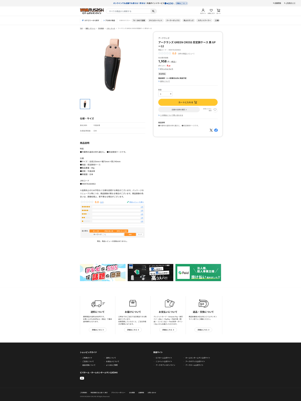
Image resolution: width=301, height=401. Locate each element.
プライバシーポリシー (118, 392)
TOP (81, 28)
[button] (203, 11)
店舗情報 (277, 3)
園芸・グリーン (90, 28)
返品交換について (88, 365)
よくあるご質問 (112, 365)
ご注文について (88, 361)
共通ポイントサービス (149, 3)
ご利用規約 (83, 392)
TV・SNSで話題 (139, 20)
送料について (165, 81)
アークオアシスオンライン (165, 365)
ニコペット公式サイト (164, 361)
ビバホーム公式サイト (164, 358)
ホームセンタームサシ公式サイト (197, 358)
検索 (130, 234)
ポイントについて (166, 69)
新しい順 (96, 231)
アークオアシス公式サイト (195, 361)
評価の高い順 (109, 231)
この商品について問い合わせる (171, 115)
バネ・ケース (111, 28)
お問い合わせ (152, 392)
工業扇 (217, 20)
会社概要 (132, 392)
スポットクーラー (204, 20)
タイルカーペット (155, 20)
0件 (102, 202)
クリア (140, 234)
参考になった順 (122, 231)
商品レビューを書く (136, 202)
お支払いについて (112, 361)
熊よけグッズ (189, 20)
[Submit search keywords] (153, 11)
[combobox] (128, 11)
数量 (160, 89)
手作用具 (101, 28)
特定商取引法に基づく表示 (99, 392)
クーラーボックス (173, 20)
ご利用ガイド (290, 3)
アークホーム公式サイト (194, 365)
